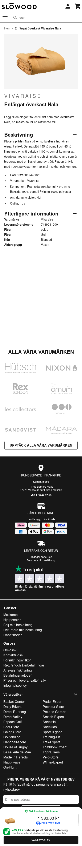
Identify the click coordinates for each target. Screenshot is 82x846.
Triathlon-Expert (54, 747)
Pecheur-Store (53, 706)
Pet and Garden (54, 711)
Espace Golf (12, 721)
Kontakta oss (41, 481)
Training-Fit (51, 736)
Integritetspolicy (15, 685)
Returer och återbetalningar (23, 665)
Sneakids (50, 726)
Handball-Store (14, 742)
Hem (7, 28)
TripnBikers (51, 752)
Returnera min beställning (22, 629)
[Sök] (15, 18)
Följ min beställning (18, 624)
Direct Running (14, 711)
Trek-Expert (51, 742)
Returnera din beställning (41, 560)
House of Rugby (15, 747)
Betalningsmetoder (17, 675)
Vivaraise (23, 95)
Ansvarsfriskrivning (17, 670)
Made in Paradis (15, 757)
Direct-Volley (12, 716)
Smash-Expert (53, 716)
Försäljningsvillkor (17, 660)
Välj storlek (41, 840)
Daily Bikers (12, 706)
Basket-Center (14, 701)
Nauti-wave (11, 762)
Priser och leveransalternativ (24, 680)
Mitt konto (10, 614)
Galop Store (12, 731)
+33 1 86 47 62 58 (41, 495)
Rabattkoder (12, 634)
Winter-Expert (53, 762)
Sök (22, 17)
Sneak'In (49, 721)
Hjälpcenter (12, 619)
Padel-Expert (52, 701)
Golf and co (11, 736)
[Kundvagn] (77, 6)
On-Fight (9, 767)
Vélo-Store (50, 757)
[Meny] (5, 18)
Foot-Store (11, 726)
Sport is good (52, 731)
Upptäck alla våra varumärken (41, 445)
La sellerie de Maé (17, 752)
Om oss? (10, 650)
